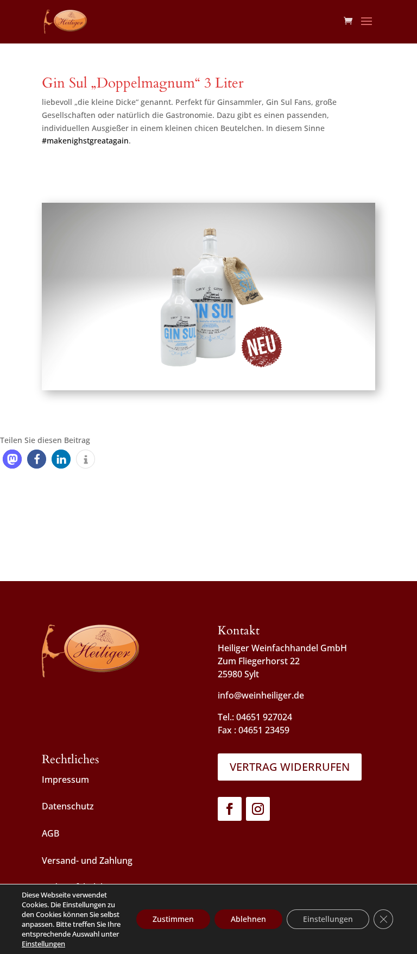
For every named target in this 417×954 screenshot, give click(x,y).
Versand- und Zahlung (87, 860)
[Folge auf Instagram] (258, 809)
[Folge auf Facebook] (230, 809)
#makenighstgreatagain (85, 140)
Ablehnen (248, 919)
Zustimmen (173, 919)
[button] (12, 459)
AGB (50, 833)
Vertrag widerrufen (290, 766)
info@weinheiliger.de (261, 695)
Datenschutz (68, 806)
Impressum (65, 779)
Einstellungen (43, 944)
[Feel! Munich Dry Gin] (208, 390)
